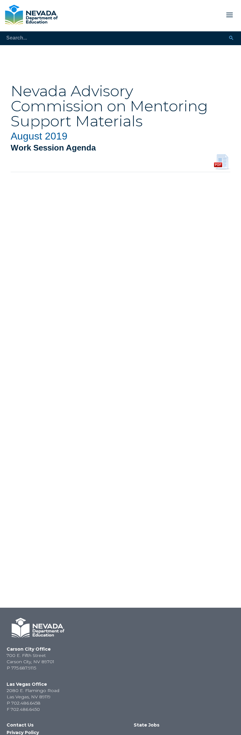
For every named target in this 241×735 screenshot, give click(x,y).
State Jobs (146, 725)
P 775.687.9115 (21, 668)
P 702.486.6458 (23, 703)
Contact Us (20, 725)
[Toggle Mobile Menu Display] (148, 15)
